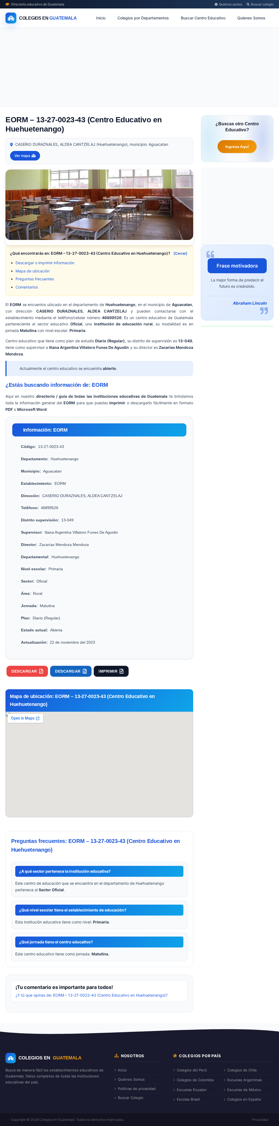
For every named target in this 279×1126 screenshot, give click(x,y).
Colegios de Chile (242, 1070)
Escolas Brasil (188, 1099)
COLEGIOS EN (50, 1057)
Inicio (100, 18)
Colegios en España (244, 1099)
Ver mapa (22, 155)
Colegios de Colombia (195, 1080)
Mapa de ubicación (33, 271)
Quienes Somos (251, 18)
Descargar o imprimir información (45, 262)
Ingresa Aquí (237, 146)
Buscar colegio (262, 4)
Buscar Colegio (130, 1097)
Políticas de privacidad (137, 1088)
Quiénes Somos (131, 1079)
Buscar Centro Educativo (203, 18)
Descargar (24, 671)
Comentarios (27, 287)
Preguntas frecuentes (35, 279)
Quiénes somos (230, 4)
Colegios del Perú (192, 1070)
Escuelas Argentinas (244, 1080)
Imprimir (108, 671)
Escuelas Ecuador (192, 1090)
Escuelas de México (244, 1090)
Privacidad (260, 1120)
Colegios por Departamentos (143, 18)
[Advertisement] (139, 68)
